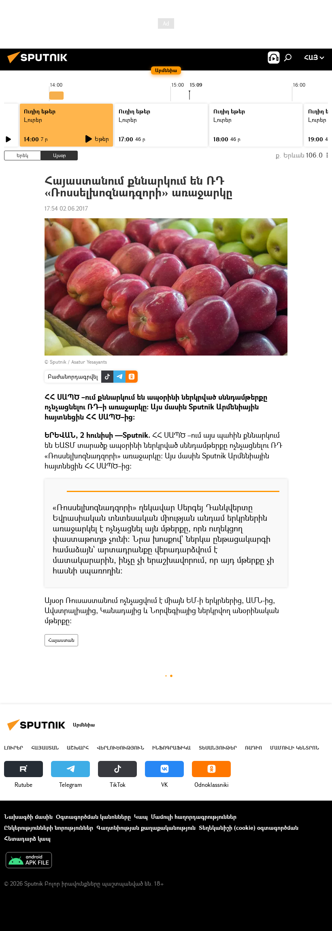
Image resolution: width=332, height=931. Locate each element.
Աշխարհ (78, 747)
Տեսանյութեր (218, 747)
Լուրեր (33, 120)
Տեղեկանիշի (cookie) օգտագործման (248, 827)
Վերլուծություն (120, 747)
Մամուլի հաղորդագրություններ (193, 816)
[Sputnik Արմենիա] (39, 64)
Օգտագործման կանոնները (93, 816)
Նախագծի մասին (28, 816)
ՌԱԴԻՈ (253, 747)
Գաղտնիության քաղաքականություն (146, 827)
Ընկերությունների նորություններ (48, 827)
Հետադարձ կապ (27, 838)
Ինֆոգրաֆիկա (171, 747)
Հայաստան (61, 640)
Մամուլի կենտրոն (294, 747)
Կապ (141, 816)
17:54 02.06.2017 (66, 208)
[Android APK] (28, 861)
